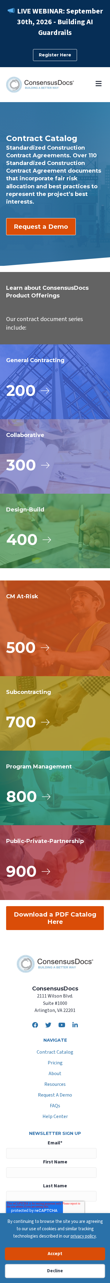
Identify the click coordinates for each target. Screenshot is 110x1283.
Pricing (55, 1063)
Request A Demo (55, 1095)
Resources (55, 1085)
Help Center (55, 1117)
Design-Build (25, 509)
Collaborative (25, 435)
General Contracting (35, 360)
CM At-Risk (22, 596)
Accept (55, 1253)
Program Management (39, 766)
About (55, 1074)
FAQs (55, 1106)
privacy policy (83, 1236)
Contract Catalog (55, 1052)
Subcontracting (28, 692)
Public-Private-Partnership (45, 841)
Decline (55, 1271)
